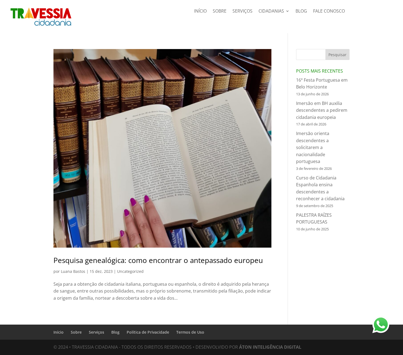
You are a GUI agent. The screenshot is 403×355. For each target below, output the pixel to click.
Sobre (219, 11)
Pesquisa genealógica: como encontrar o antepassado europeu (158, 260)
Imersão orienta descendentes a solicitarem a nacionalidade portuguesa (312, 147)
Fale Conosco (329, 11)
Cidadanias (271, 11)
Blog (301, 11)
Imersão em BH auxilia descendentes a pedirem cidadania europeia (321, 110)
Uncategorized (130, 271)
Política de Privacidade (148, 332)
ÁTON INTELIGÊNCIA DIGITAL (270, 347)
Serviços (242, 11)
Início (200, 11)
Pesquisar (337, 54)
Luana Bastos (73, 271)
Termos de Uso (190, 332)
